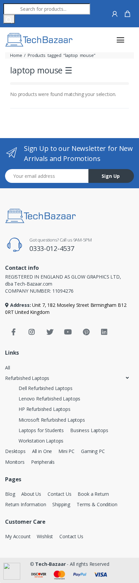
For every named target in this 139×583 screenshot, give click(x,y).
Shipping (61, 504)
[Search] (9, 19)
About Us (31, 494)
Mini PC (66, 451)
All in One (42, 451)
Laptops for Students (41, 430)
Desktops (15, 451)
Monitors (15, 462)
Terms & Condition (97, 504)
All (7, 367)
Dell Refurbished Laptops (46, 388)
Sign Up (111, 176)
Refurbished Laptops (27, 378)
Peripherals (43, 462)
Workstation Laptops (41, 441)
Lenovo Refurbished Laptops (49, 398)
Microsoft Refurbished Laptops (52, 420)
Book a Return (93, 494)
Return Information (25, 504)
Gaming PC (93, 451)
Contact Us (60, 494)
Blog (10, 494)
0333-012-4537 (51, 248)
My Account (18, 536)
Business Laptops (89, 430)
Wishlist (45, 536)
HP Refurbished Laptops (45, 409)
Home (16, 55)
